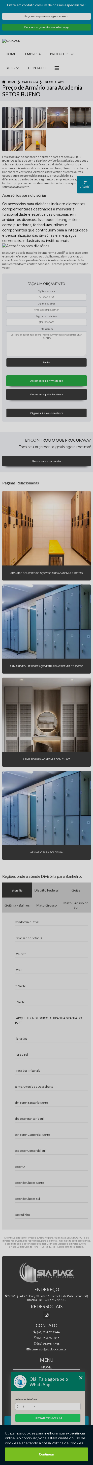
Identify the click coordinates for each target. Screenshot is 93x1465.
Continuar (46, 1454)
